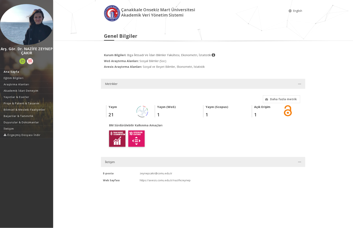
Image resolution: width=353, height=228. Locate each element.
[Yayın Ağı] (142, 111)
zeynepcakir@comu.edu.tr (156, 173)
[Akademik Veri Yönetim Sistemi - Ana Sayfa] (112, 13)
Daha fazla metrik (283, 99)
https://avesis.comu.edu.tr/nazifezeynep (165, 180)
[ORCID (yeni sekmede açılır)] (22, 61)
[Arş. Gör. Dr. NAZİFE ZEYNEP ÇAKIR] (26, 24)
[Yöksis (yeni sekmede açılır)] (30, 61)
